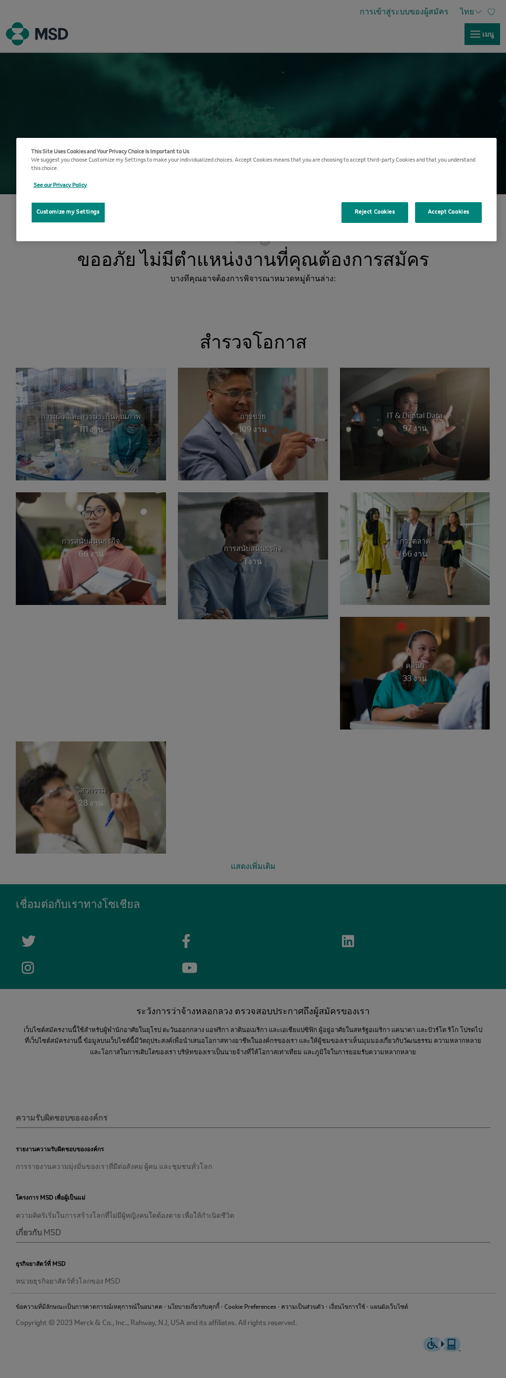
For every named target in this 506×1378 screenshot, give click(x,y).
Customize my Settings (68, 212)
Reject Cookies (375, 212)
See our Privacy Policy (60, 185)
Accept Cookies (448, 212)
